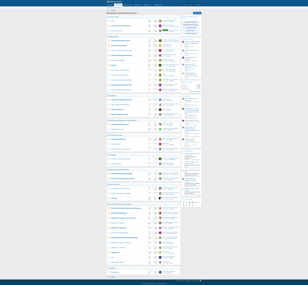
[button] (133, 4)
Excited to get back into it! (168, 25)
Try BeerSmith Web (191, 27)
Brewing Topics (113, 36)
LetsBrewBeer (172, 66)
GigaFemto (171, 253)
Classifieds (112, 268)
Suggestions (115, 252)
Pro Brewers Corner (115, 135)
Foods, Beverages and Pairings (121, 193)
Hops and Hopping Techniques (121, 100)
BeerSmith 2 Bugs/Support (119, 233)
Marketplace (115, 272)
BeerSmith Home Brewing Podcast (122, 178)
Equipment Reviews (117, 129)
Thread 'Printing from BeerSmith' (190, 58)
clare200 (170, 85)
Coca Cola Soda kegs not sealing (170, 84)
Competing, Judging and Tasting (121, 90)
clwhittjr (171, 100)
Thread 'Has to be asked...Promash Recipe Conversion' (191, 65)
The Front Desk (113, 17)
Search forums (117, 7)
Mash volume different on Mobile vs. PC (171, 237)
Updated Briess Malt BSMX (168, 256)
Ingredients (112, 96)
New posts (110, 7)
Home (111, 5)
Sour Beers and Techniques (120, 75)
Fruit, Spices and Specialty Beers (121, 80)
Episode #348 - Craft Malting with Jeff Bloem (172, 178)
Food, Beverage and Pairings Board (170, 192)
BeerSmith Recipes (191, 33)
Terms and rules (179, 280)
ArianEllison (171, 144)
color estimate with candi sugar (169, 247)
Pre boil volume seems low (168, 49)
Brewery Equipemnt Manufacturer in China (172, 138)
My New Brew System (167, 123)
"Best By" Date (165, 109)
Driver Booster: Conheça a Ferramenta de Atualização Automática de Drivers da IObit (192, 111)
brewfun (170, 248)
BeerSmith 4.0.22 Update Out (169, 20)
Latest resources (187, 151)
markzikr (171, 140)
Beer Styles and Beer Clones (120, 70)
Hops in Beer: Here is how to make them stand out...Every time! (177, 64)
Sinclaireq (170, 223)
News (113, 21)
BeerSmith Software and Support (120, 204)
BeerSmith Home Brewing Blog (121, 174)
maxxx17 (171, 199)
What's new (128, 5)
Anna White (176, 26)
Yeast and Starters (117, 109)
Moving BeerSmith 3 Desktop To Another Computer (190, 180)
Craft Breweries (116, 164)
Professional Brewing (118, 139)
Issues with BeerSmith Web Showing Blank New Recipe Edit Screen (178, 212)
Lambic (164, 74)
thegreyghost (172, 71)
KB (169, 56)
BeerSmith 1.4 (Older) (118, 247)
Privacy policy (188, 280)
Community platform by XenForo (154, 283)
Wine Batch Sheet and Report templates (171, 187)
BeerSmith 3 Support (117, 223)
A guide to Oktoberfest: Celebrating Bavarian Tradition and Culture (178, 158)
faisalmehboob (172, 238)
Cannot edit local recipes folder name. (171, 217)
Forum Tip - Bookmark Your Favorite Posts (192, 154)
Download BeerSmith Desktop (191, 25)
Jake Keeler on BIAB (167, 59)
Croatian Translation (167, 242)
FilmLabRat (171, 76)
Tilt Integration (166, 251)
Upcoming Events (116, 31)
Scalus (169, 110)
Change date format (167, 45)
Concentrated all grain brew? (169, 54)
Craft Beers (112, 155)
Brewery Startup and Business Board (171, 148)
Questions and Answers (119, 45)
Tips (112, 257)
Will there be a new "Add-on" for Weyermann (173, 104)
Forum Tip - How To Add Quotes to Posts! (191, 162)
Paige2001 (170, 130)
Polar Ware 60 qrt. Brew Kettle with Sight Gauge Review (175, 128)
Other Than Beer (114, 184)
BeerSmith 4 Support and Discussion (123, 218)
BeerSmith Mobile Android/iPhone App (124, 238)
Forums (119, 5)
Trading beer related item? (168, 271)
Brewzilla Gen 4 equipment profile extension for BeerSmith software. (178, 227)
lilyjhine (169, 273)
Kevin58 (171, 105)
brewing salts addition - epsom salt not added (173, 113)
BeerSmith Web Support (119, 213)
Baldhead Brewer (173, 233)
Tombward (171, 80)
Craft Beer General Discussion (120, 159)
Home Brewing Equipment (120, 124)
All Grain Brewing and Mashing (121, 55)
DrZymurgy (171, 189)
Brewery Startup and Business (120, 149)
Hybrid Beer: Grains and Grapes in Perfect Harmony (174, 79)
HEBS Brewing (165, 143)
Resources (148, 5)
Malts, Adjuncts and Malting (120, 105)
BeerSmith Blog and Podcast (118, 169)
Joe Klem (170, 51)
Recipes (113, 65)
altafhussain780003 (178, 41)
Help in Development (118, 262)
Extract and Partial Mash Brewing (121, 50)
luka (170, 46)
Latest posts (186, 96)
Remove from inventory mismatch (170, 207)
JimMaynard (172, 61)
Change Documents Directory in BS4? (190, 139)
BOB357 (171, 125)
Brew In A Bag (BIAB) (117, 60)
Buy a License (191, 30)
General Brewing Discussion (120, 41)
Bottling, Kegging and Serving (121, 85)
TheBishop (170, 258)
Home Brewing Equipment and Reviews (122, 120)
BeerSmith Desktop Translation (121, 242)
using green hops (166, 99)
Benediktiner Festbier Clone (169, 69)
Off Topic (114, 198)
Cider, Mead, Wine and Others (120, 188)
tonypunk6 (175, 214)
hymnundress (171, 90)
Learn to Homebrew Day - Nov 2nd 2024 (175, 30)
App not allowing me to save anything (171, 222)
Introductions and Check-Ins (120, 26)
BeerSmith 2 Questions (119, 228)
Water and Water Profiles (119, 114)
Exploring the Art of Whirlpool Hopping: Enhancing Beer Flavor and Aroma (192, 129)
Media (138, 5)
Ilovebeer (171, 209)
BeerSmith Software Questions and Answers (126, 208)
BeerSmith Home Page (191, 22)
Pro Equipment (116, 144)
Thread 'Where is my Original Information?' (191, 73)
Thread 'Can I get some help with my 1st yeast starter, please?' (192, 43)
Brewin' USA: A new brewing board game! (172, 197)
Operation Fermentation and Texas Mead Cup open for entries (177, 89)
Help (193, 280)
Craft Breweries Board (167, 163)
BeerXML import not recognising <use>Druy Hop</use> (175, 232)
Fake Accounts (165, 261)
